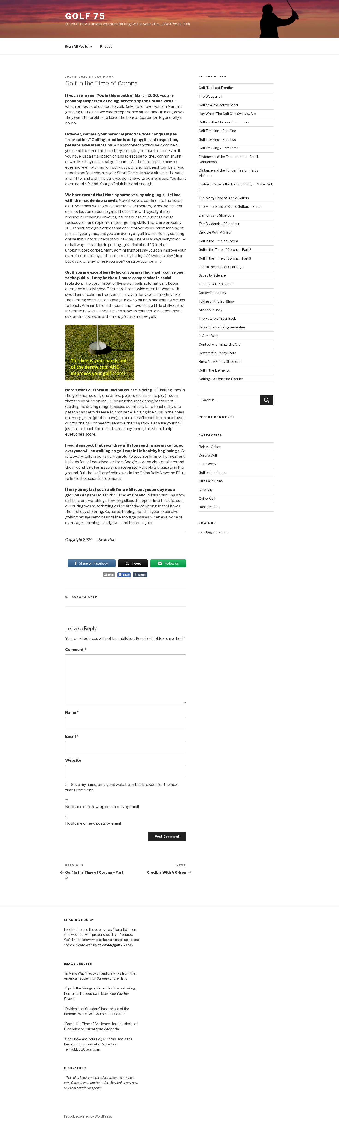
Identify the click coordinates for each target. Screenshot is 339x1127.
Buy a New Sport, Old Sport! (220, 361)
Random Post (209, 507)
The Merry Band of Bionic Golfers (224, 198)
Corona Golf (85, 597)
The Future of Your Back (217, 318)
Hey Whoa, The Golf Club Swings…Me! (227, 114)
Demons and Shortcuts (217, 215)
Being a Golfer (209, 447)
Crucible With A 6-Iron (215, 232)
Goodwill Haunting (212, 293)
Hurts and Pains (211, 481)
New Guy (205, 490)
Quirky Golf (207, 498)
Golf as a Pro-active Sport (218, 105)
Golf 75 (85, 16)
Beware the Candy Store (217, 353)
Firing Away (207, 464)
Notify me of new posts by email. (93, 823)
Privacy (106, 46)
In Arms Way (208, 336)
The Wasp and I (210, 96)
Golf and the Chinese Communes (224, 122)
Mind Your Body (210, 310)
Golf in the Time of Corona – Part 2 (225, 250)
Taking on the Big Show (217, 301)
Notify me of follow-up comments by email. (102, 807)
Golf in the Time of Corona (219, 241)
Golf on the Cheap (212, 472)
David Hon (104, 76)
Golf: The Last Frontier (216, 88)
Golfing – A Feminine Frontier (221, 379)
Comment (75, 649)
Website (73, 760)
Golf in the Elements (214, 370)
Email (71, 736)
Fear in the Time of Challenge (221, 267)
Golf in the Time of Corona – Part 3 (225, 258)
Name (72, 712)
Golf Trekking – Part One (217, 131)
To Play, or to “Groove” (216, 284)
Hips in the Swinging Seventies (222, 327)
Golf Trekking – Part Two (217, 139)
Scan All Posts (76, 46)
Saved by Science (212, 275)
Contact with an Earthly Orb (220, 344)
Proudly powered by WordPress (88, 1116)
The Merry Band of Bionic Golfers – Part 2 (230, 206)
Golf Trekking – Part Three (219, 148)
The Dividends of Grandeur (219, 224)
